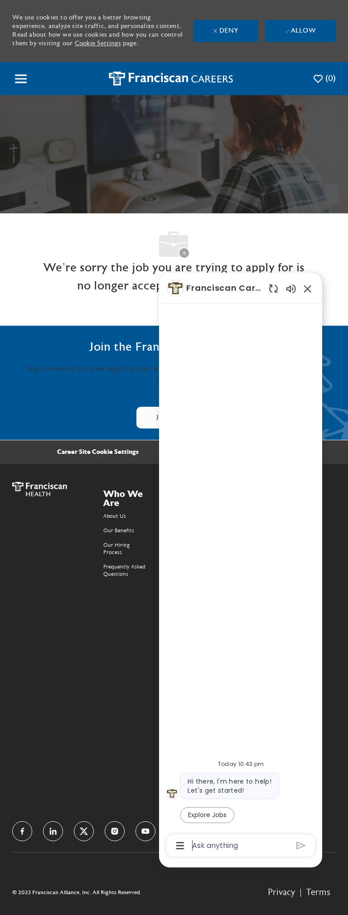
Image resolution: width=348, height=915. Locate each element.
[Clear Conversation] (273, 288)
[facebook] (22, 831)
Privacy (281, 892)
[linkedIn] (53, 831)
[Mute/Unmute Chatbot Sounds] (291, 288)
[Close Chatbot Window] (308, 288)
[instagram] (115, 831)
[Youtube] (145, 831)
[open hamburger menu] (20, 79)
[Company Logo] (171, 78)
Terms (318, 892)
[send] (301, 845)
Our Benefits (118, 530)
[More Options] (180, 845)
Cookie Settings (98, 43)
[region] (240, 566)
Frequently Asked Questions (124, 570)
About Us (114, 516)
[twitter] (84, 831)
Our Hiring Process (116, 548)
